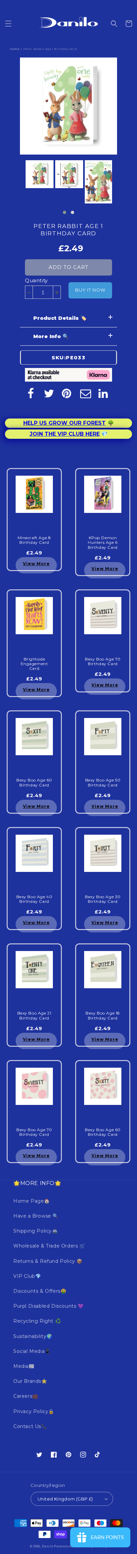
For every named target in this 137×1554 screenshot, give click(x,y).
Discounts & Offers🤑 (39, 1291)
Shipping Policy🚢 (35, 1231)
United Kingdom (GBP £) (65, 1498)
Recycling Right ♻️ (37, 1321)
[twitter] (49, 393)
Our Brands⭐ (30, 1381)
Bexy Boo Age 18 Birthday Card (102, 1015)
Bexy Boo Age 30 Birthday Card (103, 899)
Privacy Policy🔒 (33, 1411)
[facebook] (30, 393)
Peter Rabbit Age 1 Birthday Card (68, 230)
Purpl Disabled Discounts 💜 (48, 1306)
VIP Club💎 (27, 1276)
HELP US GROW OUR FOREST (64, 423)
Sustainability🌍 (32, 1336)
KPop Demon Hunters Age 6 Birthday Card (103, 543)
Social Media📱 (32, 1351)
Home (14, 49)
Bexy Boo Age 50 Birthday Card (103, 782)
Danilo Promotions (57, 1546)
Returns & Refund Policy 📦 (47, 1261)
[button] (8, 23)
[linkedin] (103, 393)
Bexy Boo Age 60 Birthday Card (34, 782)
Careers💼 (25, 1396)
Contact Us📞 (30, 1426)
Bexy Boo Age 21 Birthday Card (34, 1015)
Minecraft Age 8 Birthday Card (34, 540)
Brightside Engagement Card (34, 664)
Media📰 (24, 1366)
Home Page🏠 (31, 1201)
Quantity (36, 280)
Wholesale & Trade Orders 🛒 (49, 1246)
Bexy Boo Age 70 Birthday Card (103, 661)
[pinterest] (67, 393)
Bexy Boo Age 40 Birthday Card (34, 899)
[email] (85, 393)
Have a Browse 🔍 (36, 1216)
